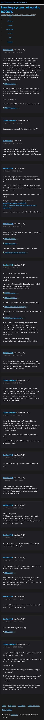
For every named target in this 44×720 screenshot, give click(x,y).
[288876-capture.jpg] (10, 84)
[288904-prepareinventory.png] (14, 318)
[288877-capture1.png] (11, 108)
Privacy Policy (7, 710)
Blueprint (10, 21)
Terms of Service (34, 706)
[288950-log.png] (9, 573)
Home (4, 706)
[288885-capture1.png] (11, 243)
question (10, 25)
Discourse (14, 715)
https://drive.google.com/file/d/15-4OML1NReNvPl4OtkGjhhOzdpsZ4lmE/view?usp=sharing (20, 205)
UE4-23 (10, 33)
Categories (12, 706)
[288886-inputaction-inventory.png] (16, 252)
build (10, 37)
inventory (10, 42)
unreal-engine (10, 29)
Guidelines (21, 706)
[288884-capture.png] (11, 239)
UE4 (10, 17)
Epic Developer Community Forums (14, 2)
